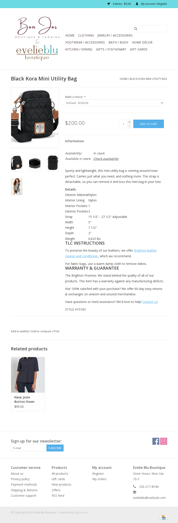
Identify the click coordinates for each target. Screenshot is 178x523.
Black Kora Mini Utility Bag (148, 79)
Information (74, 141)
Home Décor (142, 42)
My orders (99, 479)
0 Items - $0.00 (121, 4)
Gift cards (138, 49)
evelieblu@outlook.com (149, 498)
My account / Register (153, 4)
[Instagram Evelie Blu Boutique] (163, 441)
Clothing (86, 35)
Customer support (23, 495)
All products (60, 473)
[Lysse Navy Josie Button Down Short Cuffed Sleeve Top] (28, 375)
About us (17, 473)
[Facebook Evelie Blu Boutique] (155, 441)
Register (98, 473)
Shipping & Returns (24, 490)
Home (69, 35)
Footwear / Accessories (85, 42)
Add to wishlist (20, 331)
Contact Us (150, 302)
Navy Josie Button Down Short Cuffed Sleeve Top (24, 399)
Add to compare (41, 331)
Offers (56, 490)
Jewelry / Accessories (115, 35)
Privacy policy (20, 479)
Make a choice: (75, 97)
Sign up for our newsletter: (36, 441)
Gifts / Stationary (111, 49)
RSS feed (58, 495)
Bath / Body (118, 42)
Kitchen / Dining (78, 49)
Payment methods (24, 484)
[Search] (135, 28)
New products (61, 484)
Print (56, 331)
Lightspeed (81, 512)
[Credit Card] (162, 517)
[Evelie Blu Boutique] (37, 39)
